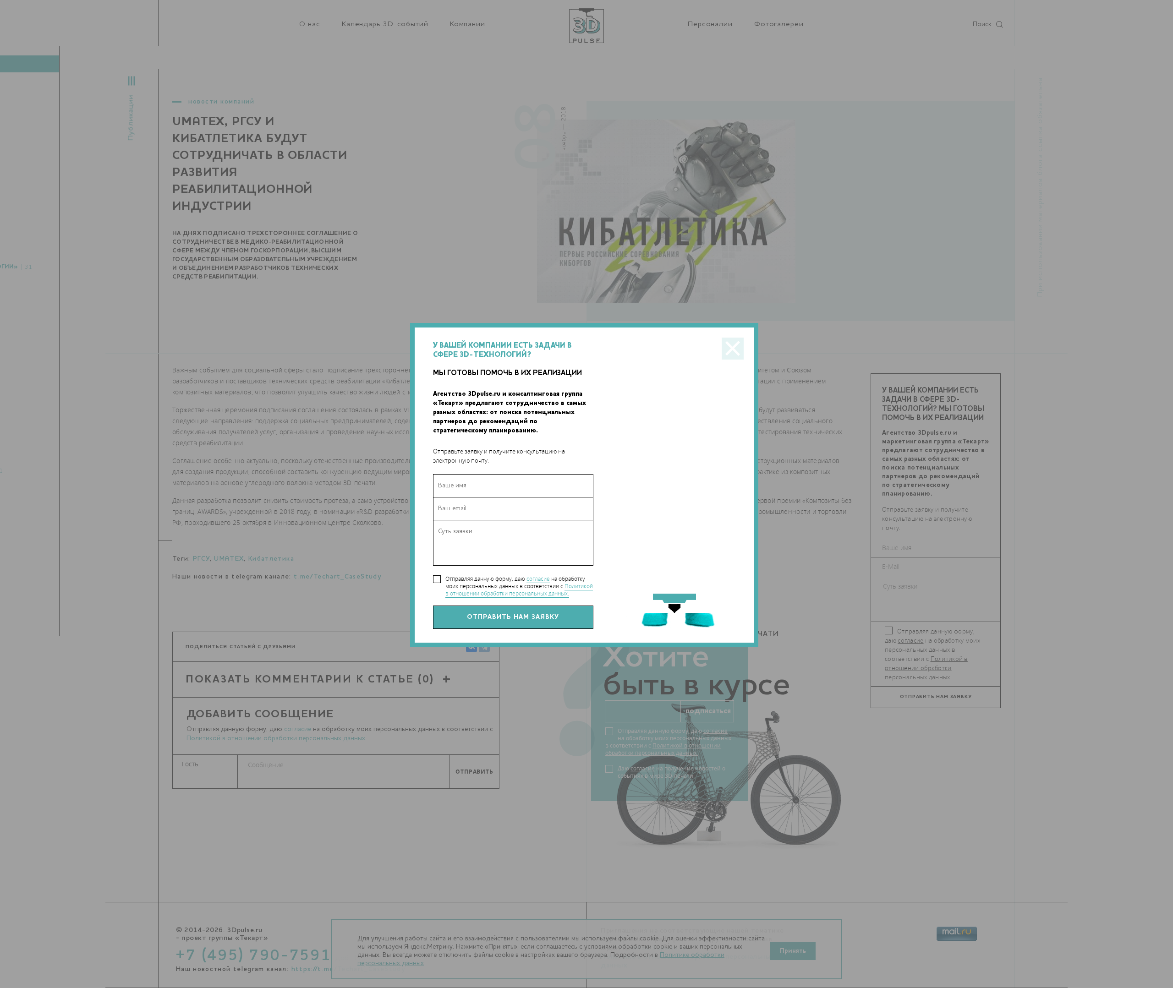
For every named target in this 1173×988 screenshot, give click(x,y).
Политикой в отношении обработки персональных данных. (519, 589)
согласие (538, 579)
